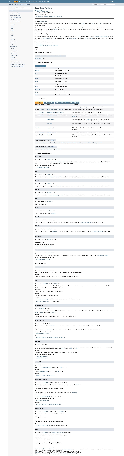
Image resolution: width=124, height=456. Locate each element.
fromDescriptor (51, 112)
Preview (26, 1)
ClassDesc (37, 127)
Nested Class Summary (15, 15)
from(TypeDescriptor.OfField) (17, 66)
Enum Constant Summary (16, 17)
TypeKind (27, 4)
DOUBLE (13, 39)
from (48, 109)
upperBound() (14, 53)
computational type (83, 107)
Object (52, 146)
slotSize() (13, 57)
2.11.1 (63, 348)
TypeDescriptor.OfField (56, 109)
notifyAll (48, 149)
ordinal (89, 142)
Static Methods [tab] (49, 102)
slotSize (49, 123)
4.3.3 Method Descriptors (42, 259)
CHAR (12, 28)
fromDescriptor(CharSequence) (18, 64)
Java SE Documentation (68, 449)
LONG (12, 35)
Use (20, 1)
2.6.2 (78, 36)
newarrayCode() (14, 55)
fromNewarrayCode (51, 115)
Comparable (47, 16)
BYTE (12, 26)
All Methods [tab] (39, 102)
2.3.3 (82, 23)
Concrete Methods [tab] (73, 102)
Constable (59, 16)
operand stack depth (102, 255)
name (85, 142)
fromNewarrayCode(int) (16, 62)
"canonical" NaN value (86, 222)
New (30, 1)
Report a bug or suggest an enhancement (44, 448)
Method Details (13, 46)
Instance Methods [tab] (61, 102)
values (49, 134)
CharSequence (59, 112)
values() (13, 48)
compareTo (41, 142)
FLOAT (12, 37)
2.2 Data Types (39, 44)
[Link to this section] (50, 34)
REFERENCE (13, 42)
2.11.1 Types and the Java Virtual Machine (46, 45)
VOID (12, 44)
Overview (11, 1)
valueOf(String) (14, 50)
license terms (53, 453)
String (53, 132)
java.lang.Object (39, 10)
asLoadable (50, 107)
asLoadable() (14, 59)
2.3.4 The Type (42, 167)
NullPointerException (42, 301)
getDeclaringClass (72, 142)
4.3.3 (99, 23)
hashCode (80, 142)
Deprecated (35, 1)
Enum (40, 21)
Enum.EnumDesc (39, 58)
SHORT (12, 30)
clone (36, 142)
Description (13, 10)
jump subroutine (65, 27)
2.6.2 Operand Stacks (41, 358)
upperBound (50, 127)
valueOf (49, 132)
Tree (22, 1)
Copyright (37, 452)
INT (11, 33)
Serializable (39, 16)
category (53, 213)
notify (42, 149)
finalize (63, 142)
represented (46, 38)
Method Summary (14, 19)
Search (44, 1)
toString (94, 142)
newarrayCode (50, 119)
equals (58, 142)
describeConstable (50, 142)
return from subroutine (78, 27)
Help (48, 1)
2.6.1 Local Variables (41, 356)
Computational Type (15, 13)
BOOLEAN (13, 24)
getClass (37, 149)
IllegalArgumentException (43, 299)
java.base (11, 4)
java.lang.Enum (41, 11)
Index (40, 1)
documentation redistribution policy (68, 453)
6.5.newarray (42, 333)
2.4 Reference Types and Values (44, 246)
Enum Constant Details (15, 21)
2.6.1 (59, 36)
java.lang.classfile (19, 4)
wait (53, 149)
